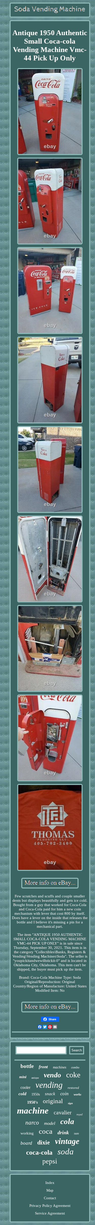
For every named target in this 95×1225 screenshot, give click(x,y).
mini (22, 1077)
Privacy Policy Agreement (49, 1206)
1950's (32, 1102)
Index (49, 1183)
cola (67, 1121)
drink (63, 1132)
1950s (35, 1094)
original (53, 1101)
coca (45, 1131)
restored (73, 1088)
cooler (25, 1087)
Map (49, 1190)
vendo (52, 1075)
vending (49, 1085)
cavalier (62, 1112)
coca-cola (39, 1152)
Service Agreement (50, 1213)
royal (80, 1114)
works (77, 1094)
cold (22, 1093)
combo (75, 1067)
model (49, 1123)
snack (50, 1093)
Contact (50, 1198)
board (26, 1143)
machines (59, 1067)
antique (35, 1077)
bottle (27, 1066)
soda (66, 1151)
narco (32, 1122)
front (43, 1066)
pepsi (49, 1161)
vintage (67, 1141)
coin (64, 1093)
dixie (43, 1142)
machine (33, 1111)
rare (76, 1133)
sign (70, 1103)
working (27, 1133)
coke (73, 1075)
